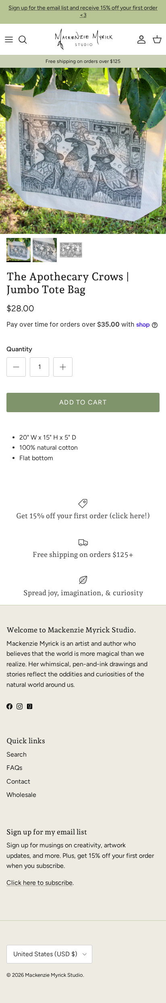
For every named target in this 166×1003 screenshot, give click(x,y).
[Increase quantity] (63, 367)
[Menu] (9, 39)
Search (16, 754)
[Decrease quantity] (16, 367)
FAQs (14, 768)
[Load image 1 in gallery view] (83, 151)
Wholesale (21, 795)
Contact (18, 781)
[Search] (26, 39)
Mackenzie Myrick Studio (54, 975)
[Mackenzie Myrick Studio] (83, 39)
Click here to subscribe (39, 882)
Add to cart (83, 402)
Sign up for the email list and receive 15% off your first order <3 (83, 11)
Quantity (19, 349)
